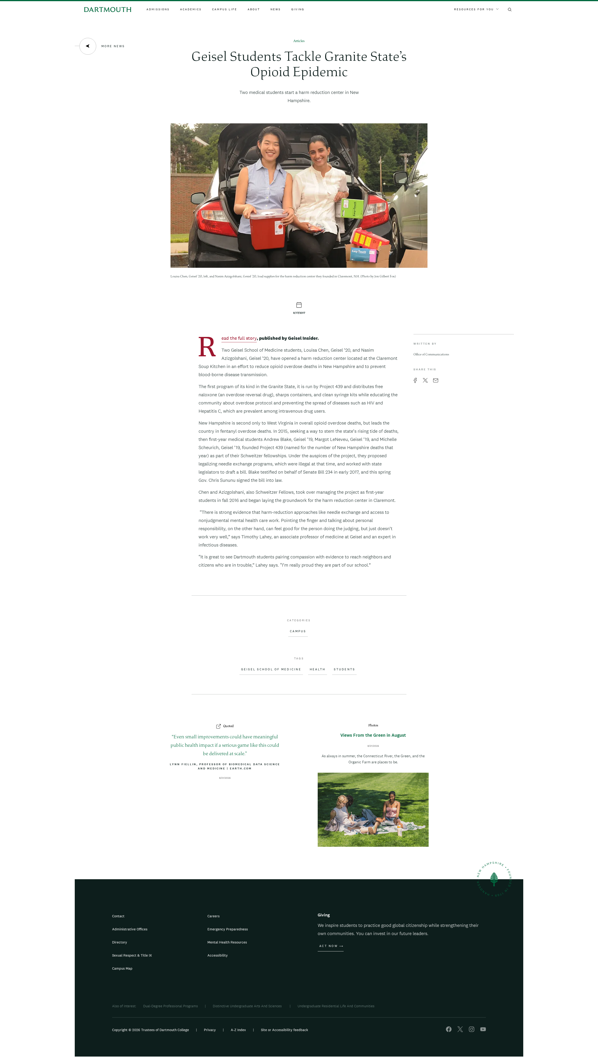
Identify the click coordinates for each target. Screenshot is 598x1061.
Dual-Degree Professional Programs (170, 1006)
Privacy (210, 1030)
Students (344, 669)
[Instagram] (471, 1031)
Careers (213, 916)
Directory (119, 942)
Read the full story (239, 338)
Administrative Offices (129, 929)
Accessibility (217, 955)
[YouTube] (483, 1031)
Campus (298, 631)
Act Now (328, 946)
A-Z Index (238, 1030)
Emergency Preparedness (227, 929)
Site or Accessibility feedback (284, 1030)
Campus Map (122, 968)
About (254, 9)
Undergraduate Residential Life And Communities (336, 1006)
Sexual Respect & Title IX (132, 955)
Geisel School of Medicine (271, 669)
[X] (460, 1031)
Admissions (158, 9)
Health (318, 669)
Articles (299, 41)
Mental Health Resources (227, 942)
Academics (191, 9)
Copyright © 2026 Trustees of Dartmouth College (150, 1030)
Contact (118, 916)
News (276, 9)
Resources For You (474, 9)
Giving (297, 9)
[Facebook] (449, 1031)
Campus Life (224, 9)
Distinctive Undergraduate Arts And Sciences (248, 1006)
